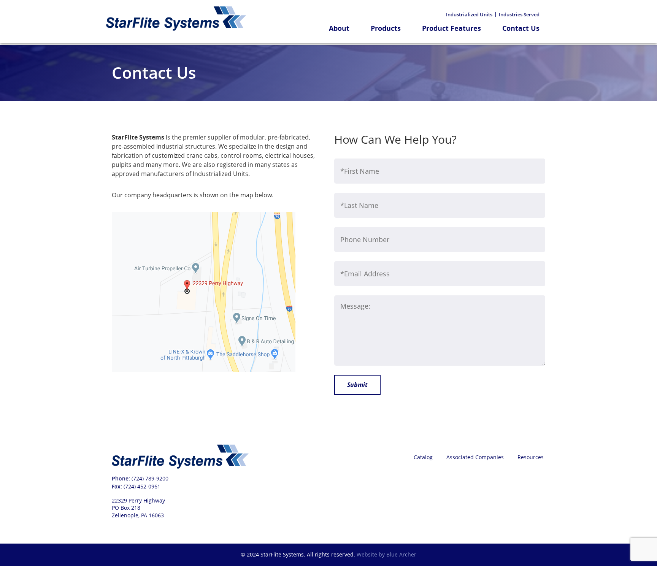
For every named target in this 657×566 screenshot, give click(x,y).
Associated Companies (475, 457)
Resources (530, 457)
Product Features (451, 28)
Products (386, 28)
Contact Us (521, 28)
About (339, 28)
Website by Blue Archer (386, 554)
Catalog (423, 457)
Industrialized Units (469, 14)
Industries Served (519, 14)
